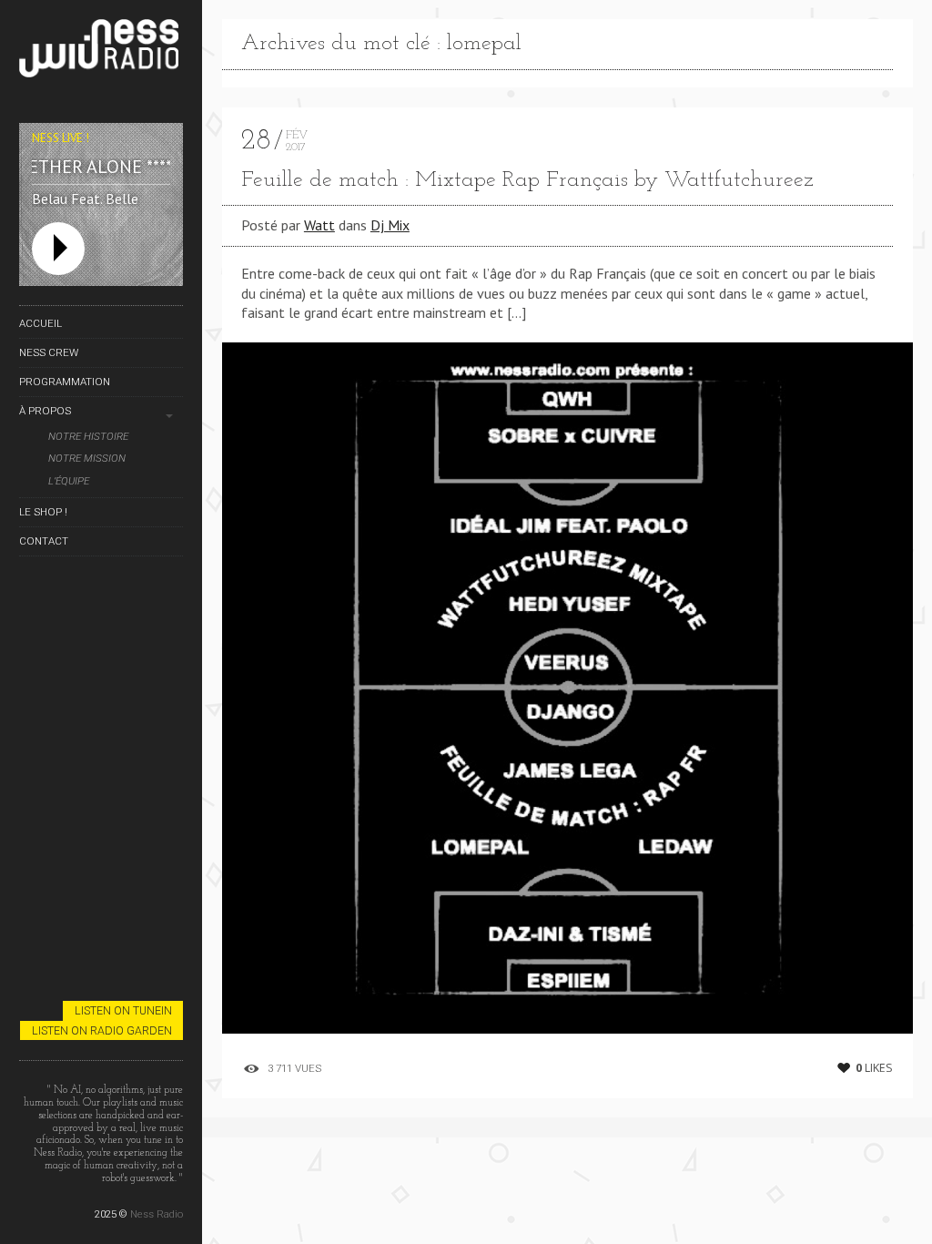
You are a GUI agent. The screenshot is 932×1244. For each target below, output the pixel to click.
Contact (43, 541)
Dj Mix (390, 225)
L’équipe (68, 481)
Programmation (64, 381)
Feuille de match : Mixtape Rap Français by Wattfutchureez (527, 180)
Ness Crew (48, 352)
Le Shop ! (43, 511)
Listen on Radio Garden (102, 1030)
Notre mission (87, 458)
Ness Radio (156, 1214)
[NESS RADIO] (101, 51)
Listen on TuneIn (123, 1010)
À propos (45, 410)
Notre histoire (88, 437)
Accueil (40, 323)
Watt (319, 225)
